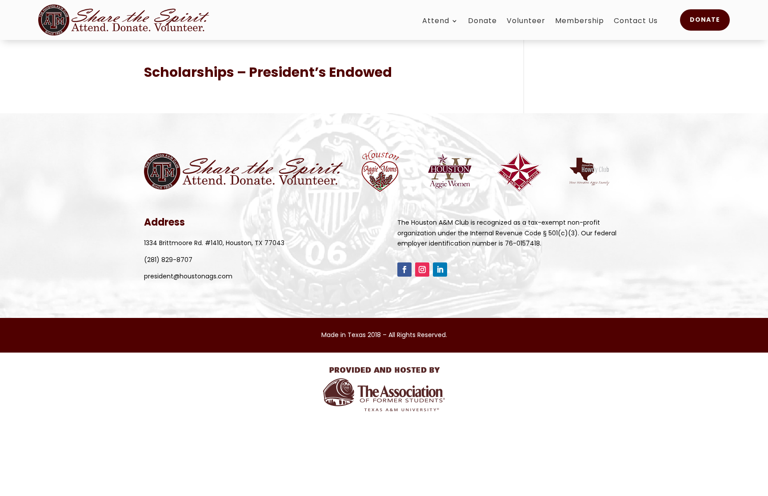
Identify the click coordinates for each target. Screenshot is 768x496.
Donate (482, 22)
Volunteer (526, 22)
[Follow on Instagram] (422, 269)
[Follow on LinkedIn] (440, 269)
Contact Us (636, 22)
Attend (435, 22)
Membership (579, 22)
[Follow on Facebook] (404, 269)
